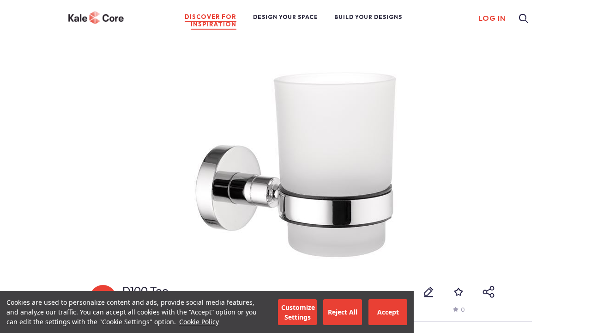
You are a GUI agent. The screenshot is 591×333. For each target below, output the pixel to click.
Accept (388, 312)
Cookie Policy (199, 321)
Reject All (342, 312)
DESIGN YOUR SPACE (285, 16)
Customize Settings (298, 312)
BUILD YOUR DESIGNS (368, 16)
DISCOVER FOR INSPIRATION (210, 20)
